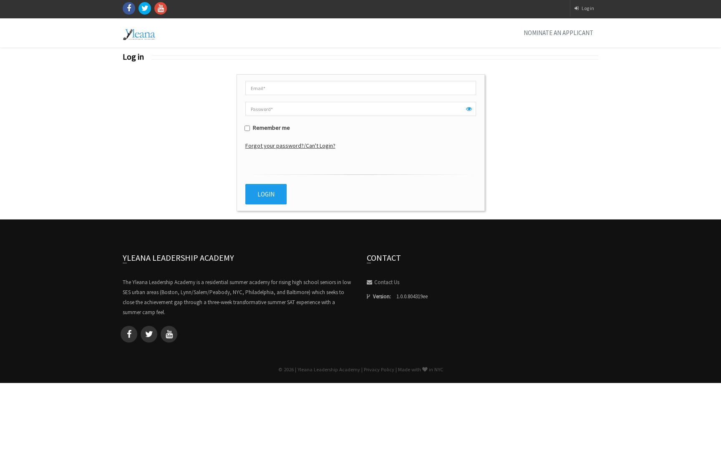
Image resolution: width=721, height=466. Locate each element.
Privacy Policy (379, 369)
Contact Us (386, 282)
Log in (588, 8)
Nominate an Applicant (558, 33)
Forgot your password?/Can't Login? (290, 145)
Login (266, 194)
